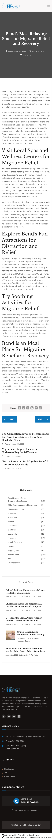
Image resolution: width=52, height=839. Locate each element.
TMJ (9, 558)
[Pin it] (36, 408)
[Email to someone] (40, 408)
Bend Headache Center (16, 51)
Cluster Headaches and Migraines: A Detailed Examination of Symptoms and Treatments (24, 606)
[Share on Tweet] (23, 408)
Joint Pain (12, 530)
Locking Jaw (13, 534)
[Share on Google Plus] (28, 408)
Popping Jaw (13, 550)
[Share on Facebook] (19, 408)
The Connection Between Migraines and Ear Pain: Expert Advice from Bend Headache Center (25, 651)
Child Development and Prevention (22, 505)
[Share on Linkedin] (32, 408)
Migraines (27, 55)
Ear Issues (12, 513)
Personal (11, 546)
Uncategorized (14, 563)
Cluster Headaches (16, 509)
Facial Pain (12, 517)
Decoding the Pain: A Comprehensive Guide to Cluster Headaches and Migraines (24, 620)
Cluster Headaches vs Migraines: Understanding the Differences (30, 634)
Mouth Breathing (15, 542)
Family (11, 521)
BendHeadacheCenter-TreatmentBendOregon (17, 499)
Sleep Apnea (13, 554)
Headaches (12, 526)
